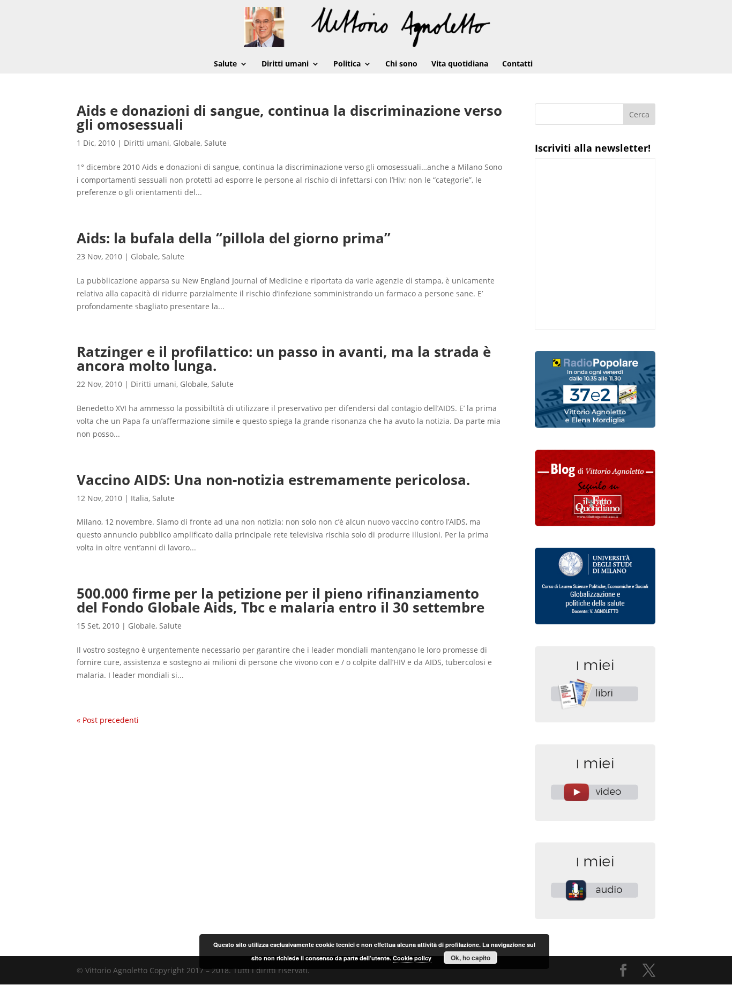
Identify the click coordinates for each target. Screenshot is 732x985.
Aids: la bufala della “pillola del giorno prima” (234, 238)
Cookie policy (412, 958)
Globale (186, 143)
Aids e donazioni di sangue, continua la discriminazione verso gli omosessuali (289, 117)
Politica (347, 64)
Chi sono (401, 64)
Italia (139, 498)
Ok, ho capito (470, 957)
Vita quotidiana (459, 64)
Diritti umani (285, 64)
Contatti (517, 64)
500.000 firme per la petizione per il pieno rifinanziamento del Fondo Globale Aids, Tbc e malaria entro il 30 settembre (280, 600)
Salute (225, 64)
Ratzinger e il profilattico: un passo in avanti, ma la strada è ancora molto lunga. (284, 358)
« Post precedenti (108, 720)
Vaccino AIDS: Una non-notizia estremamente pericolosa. (273, 479)
